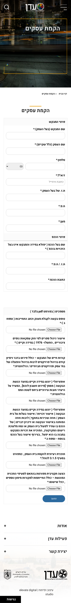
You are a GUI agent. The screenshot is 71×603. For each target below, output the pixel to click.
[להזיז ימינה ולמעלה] (4, 599)
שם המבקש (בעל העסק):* (49, 129)
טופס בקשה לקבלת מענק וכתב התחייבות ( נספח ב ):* (35, 321)
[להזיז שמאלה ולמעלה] (2, 599)
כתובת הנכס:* (56, 280)
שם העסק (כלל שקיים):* (50, 144)
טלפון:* (60, 160)
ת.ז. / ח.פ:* (58, 264)
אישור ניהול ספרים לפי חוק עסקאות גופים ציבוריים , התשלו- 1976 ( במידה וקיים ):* (39, 340)
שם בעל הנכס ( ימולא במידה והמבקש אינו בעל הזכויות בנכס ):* (36, 247)
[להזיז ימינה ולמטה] (4, 600)
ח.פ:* (61, 206)
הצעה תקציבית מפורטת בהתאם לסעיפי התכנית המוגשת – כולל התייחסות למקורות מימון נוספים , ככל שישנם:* (35, 478)
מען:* (61, 221)
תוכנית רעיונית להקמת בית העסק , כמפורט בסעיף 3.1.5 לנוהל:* (39, 456)
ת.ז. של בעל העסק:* (52, 191)
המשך (54, 498)
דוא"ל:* (60, 175)
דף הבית (63, 93)
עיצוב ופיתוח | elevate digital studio (36, 592)
